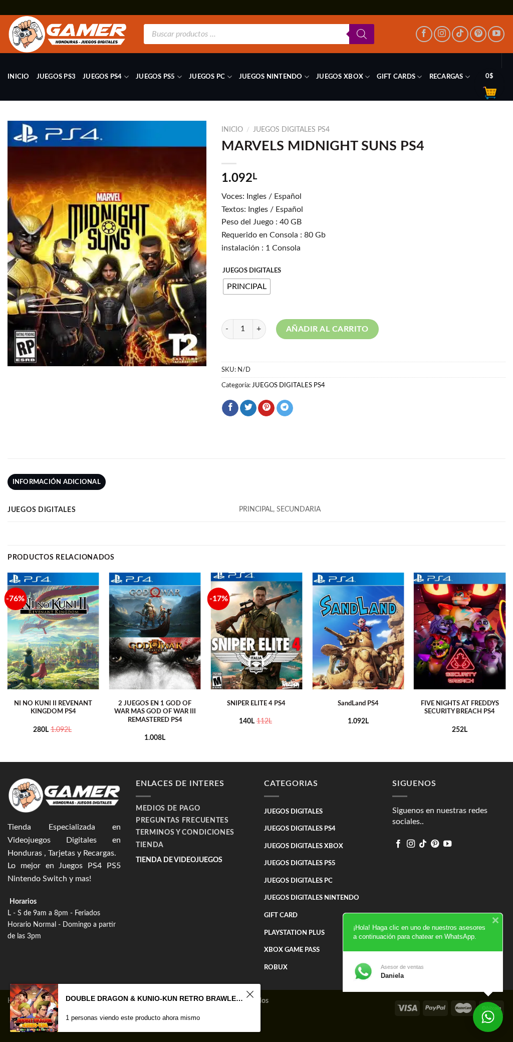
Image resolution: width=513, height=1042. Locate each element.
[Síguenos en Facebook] (424, 34)
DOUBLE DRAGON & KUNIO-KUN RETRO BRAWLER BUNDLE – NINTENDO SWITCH (154, 998)
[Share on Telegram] (285, 408)
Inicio (19, 77)
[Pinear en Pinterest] (266, 408)
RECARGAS (446, 77)
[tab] (57, 482)
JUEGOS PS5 (155, 77)
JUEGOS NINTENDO (271, 77)
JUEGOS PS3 (56, 77)
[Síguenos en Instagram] (442, 34)
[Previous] (8, 666)
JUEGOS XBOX (339, 77)
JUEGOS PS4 (102, 77)
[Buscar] (361, 34)
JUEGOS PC (207, 77)
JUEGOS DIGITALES (251, 271)
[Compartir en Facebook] (230, 408)
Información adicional (57, 482)
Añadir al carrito (327, 329)
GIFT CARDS (396, 77)
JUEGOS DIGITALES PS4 (291, 129)
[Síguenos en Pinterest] (478, 34)
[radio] (246, 286)
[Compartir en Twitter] (248, 408)
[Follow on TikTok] (460, 34)
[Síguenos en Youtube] (496, 34)
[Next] (504, 666)
